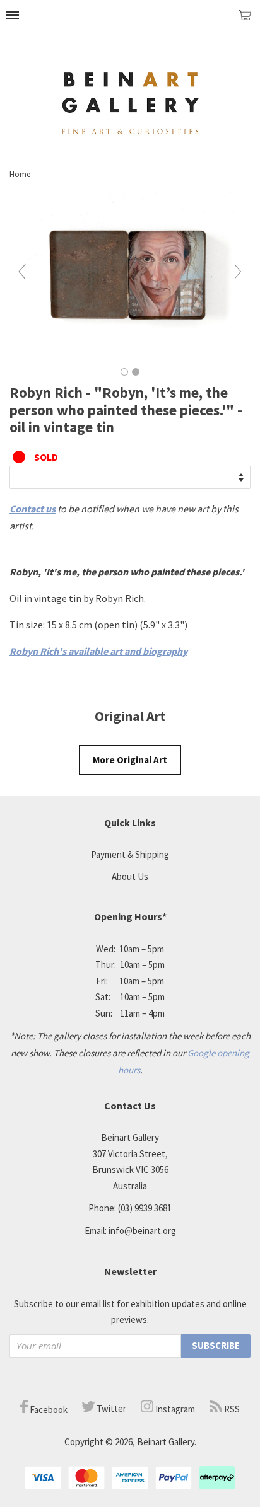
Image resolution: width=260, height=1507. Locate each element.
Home (19, 174)
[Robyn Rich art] (130, 357)
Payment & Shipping (130, 854)
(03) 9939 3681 (145, 1208)
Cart (249, 20)
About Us (130, 876)
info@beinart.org (142, 1231)
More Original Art (130, 760)
